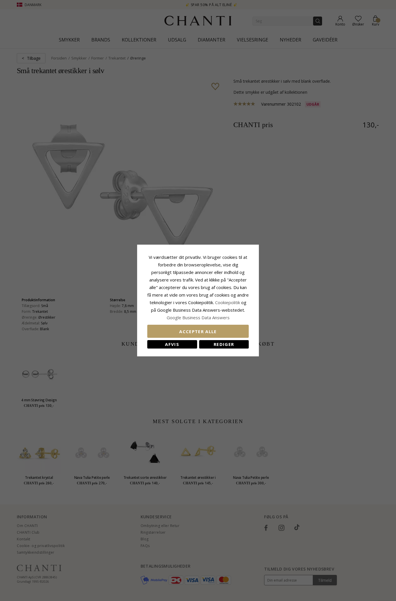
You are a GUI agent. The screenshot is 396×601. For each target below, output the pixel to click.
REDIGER (224, 344)
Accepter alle (198, 331)
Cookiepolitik (227, 302)
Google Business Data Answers (198, 317)
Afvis (172, 344)
